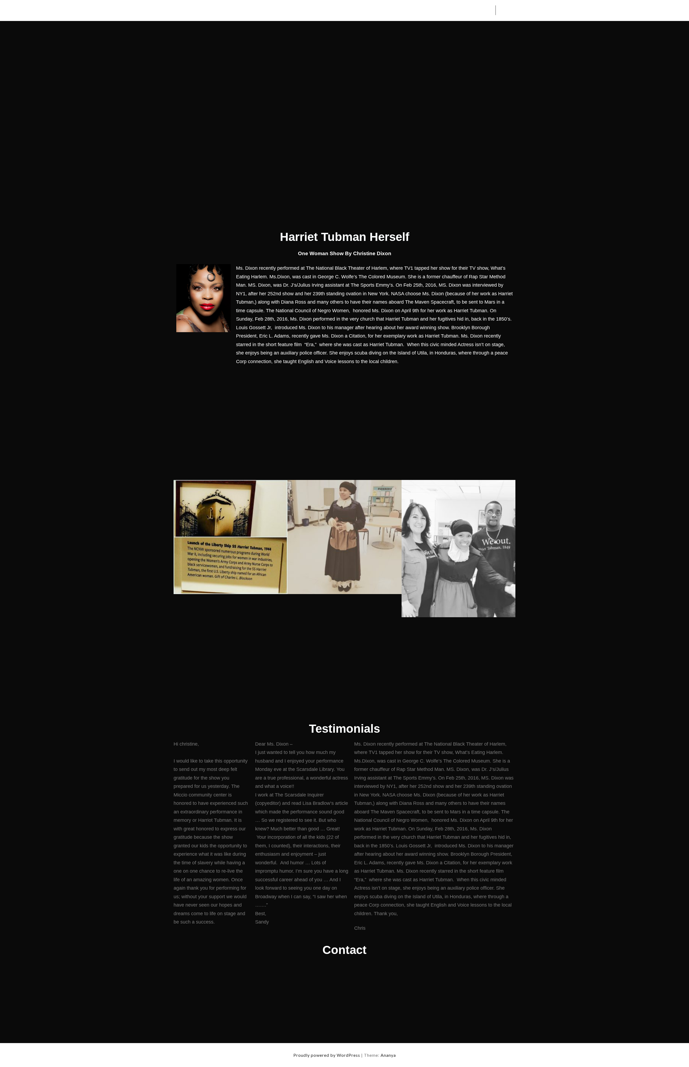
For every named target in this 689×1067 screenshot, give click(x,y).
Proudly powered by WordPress (327, 1055)
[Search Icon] (503, 10)
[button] (178, 548)
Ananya (388, 1055)
